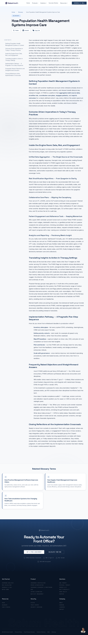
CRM (32, 589)
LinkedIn (26, 30)
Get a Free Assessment (34, 552)
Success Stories (53, 3)
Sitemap (54, 632)
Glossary (20, 12)
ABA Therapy (63, 583)
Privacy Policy (18, 632)
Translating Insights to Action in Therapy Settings (14, 59)
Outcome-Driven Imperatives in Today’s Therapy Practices (14, 49)
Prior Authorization (37, 585)
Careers (61, 605)
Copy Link (37, 30)
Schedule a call (79, 3)
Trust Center (35, 605)
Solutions (43, 3)
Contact (61, 609)
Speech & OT (63, 587)
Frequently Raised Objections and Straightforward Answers (15, 69)
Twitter (17, 30)
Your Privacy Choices (29, 632)
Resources (63, 3)
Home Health (63, 591)
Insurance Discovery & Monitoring (41, 587)
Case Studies (6, 607)
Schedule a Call (7, 587)
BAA (49, 632)
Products (35, 3)
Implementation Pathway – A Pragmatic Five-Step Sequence (14, 64)
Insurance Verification (38, 583)
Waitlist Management (37, 594)
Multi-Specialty (64, 589)
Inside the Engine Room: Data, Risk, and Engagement (13, 54)
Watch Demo (5, 589)
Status (33, 602)
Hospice (61, 594)
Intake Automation (36, 591)
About (61, 602)
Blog (3, 602)
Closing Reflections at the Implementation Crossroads (13, 74)
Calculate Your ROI (54, 552)
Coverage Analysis (7, 583)
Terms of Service (41, 632)
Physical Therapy (64, 585)
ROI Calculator (6, 585)
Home (28, 3)
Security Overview (36, 607)
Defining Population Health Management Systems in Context (14, 44)
